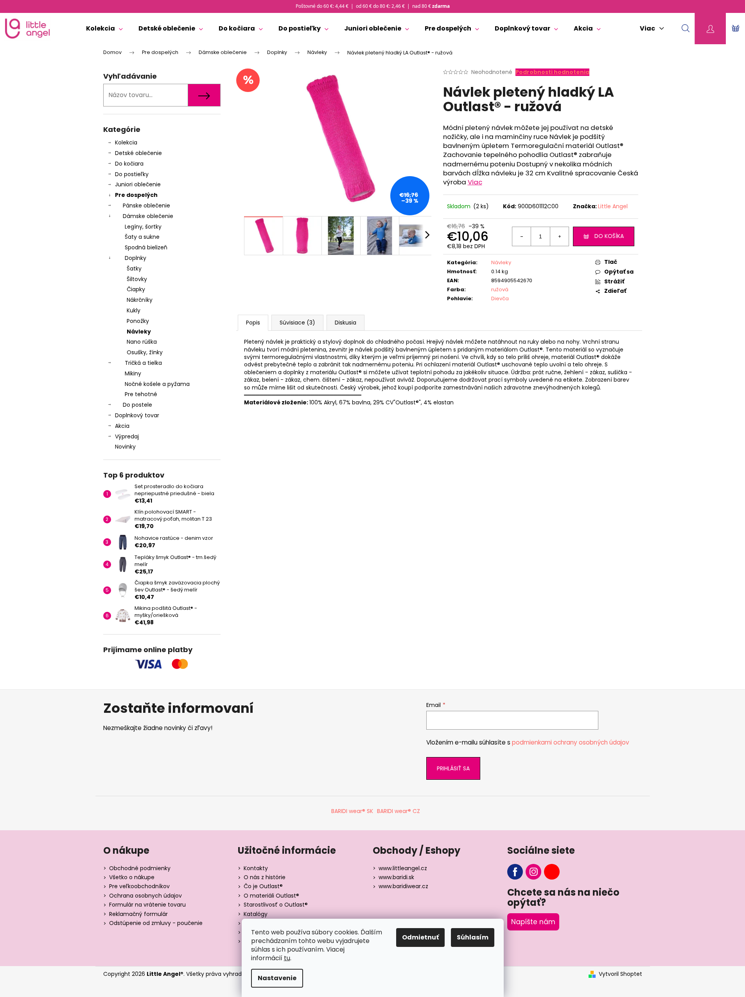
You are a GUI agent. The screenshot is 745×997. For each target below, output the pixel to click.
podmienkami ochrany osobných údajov (570, 742)
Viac (475, 182)
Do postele (137, 405)
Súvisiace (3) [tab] (297, 322)
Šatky (134, 268)
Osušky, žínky (145, 352)
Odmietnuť (420, 937)
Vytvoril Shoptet (620, 974)
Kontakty (256, 868)
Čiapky (136, 289)
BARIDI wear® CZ (398, 811)
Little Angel (613, 206)
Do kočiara (129, 164)
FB (515, 872)
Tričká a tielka (143, 363)
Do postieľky (132, 174)
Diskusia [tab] (345, 322)
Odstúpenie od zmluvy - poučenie (156, 923)
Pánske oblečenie (146, 205)
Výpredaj (127, 436)
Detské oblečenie (138, 153)
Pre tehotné (141, 394)
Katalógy (255, 914)
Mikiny (133, 373)
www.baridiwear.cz (403, 886)
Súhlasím (472, 937)
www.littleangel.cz (403, 868)
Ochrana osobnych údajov (145, 896)
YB (552, 872)
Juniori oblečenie (138, 184)
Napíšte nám (533, 922)
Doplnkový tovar (137, 415)
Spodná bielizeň (146, 247)
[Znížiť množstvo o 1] (521, 236)
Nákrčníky (140, 300)
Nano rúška (142, 342)
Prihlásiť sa (453, 768)
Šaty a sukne (142, 237)
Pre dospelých (136, 195)
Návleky (139, 331)
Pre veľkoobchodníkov (139, 886)
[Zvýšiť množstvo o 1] (559, 236)
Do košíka (609, 236)
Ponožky (138, 321)
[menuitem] (104, 28)
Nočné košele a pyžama (157, 384)
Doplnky (135, 258)
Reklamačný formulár (138, 914)
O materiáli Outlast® (271, 896)
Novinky (125, 447)
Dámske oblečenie (148, 216)
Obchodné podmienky (140, 868)
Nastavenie (277, 978)
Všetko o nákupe (131, 877)
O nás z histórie (264, 877)
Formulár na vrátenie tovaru (147, 905)
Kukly (133, 310)
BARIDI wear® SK (352, 811)
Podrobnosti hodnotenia (552, 72)
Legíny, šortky (143, 227)
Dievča (500, 298)
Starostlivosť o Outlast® (276, 905)
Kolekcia (126, 142)
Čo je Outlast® (263, 886)
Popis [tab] (253, 322)
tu (287, 958)
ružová (499, 289)
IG (533, 872)
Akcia (122, 426)
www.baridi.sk (396, 877)
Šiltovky (137, 279)
